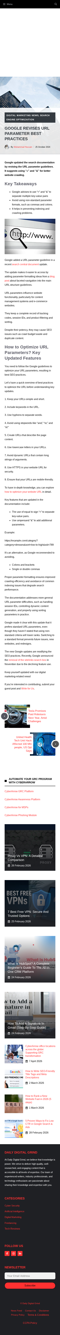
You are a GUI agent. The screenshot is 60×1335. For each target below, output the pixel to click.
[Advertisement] (30, 40)
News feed (16, 1310)
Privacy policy (17, 1315)
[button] (56, 4)
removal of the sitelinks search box (27, 660)
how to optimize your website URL (23, 491)
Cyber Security (12, 1205)
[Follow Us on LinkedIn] (20, 1253)
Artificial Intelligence (14, 1211)
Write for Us (27, 688)
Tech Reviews (12, 1228)
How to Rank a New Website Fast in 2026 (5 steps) (38, 1099)
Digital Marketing (13, 1217)
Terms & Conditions (38, 1315)
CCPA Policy (30, 1323)
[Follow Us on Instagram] (13, 1253)
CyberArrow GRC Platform (19, 791)
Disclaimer (44, 1310)
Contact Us (30, 1310)
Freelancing (10, 1223)
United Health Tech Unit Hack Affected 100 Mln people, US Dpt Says (22, 744)
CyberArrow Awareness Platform (22, 799)
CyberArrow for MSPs (16, 807)
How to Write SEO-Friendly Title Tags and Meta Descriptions (40, 1074)
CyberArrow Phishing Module (21, 815)
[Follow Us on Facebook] (7, 1253)
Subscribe (30, 1285)
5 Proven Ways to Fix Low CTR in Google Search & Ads (39, 1124)
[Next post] (55, 744)
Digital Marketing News (22, 115)
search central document (25, 264)
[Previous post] (4, 716)
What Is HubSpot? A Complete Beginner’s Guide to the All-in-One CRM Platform (29, 967)
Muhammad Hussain (23, 147)
